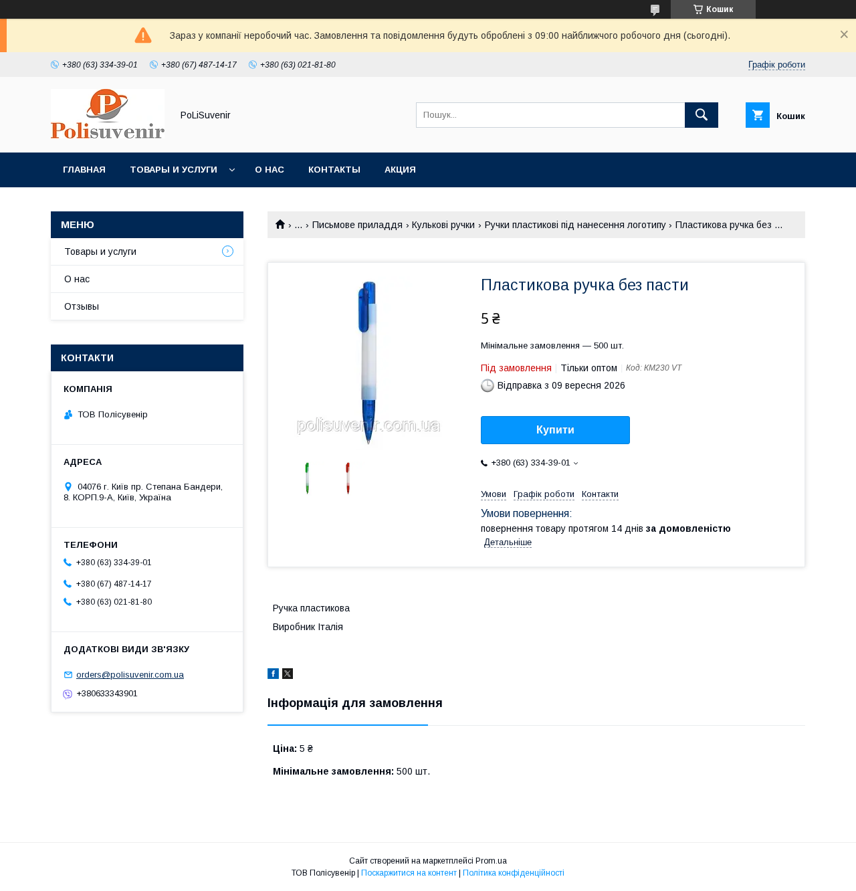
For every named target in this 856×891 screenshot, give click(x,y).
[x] (287, 675)
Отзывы (81, 306)
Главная (84, 170)
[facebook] (273, 675)
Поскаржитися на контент (409, 873)
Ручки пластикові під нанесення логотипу (575, 224)
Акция (400, 170)
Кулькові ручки (443, 224)
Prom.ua (491, 861)
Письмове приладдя (357, 224)
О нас (269, 170)
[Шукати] (701, 115)
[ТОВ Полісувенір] (108, 135)
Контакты (334, 170)
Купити (555, 429)
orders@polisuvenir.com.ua (130, 675)
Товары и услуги (173, 170)
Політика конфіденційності (513, 873)
